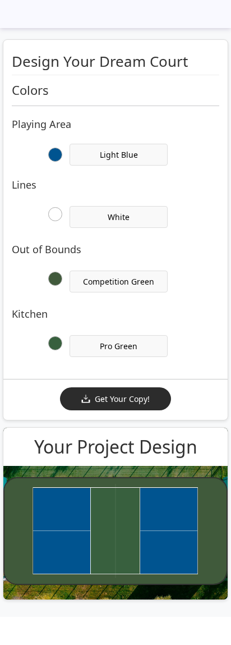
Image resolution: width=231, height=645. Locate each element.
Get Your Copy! (122, 399)
